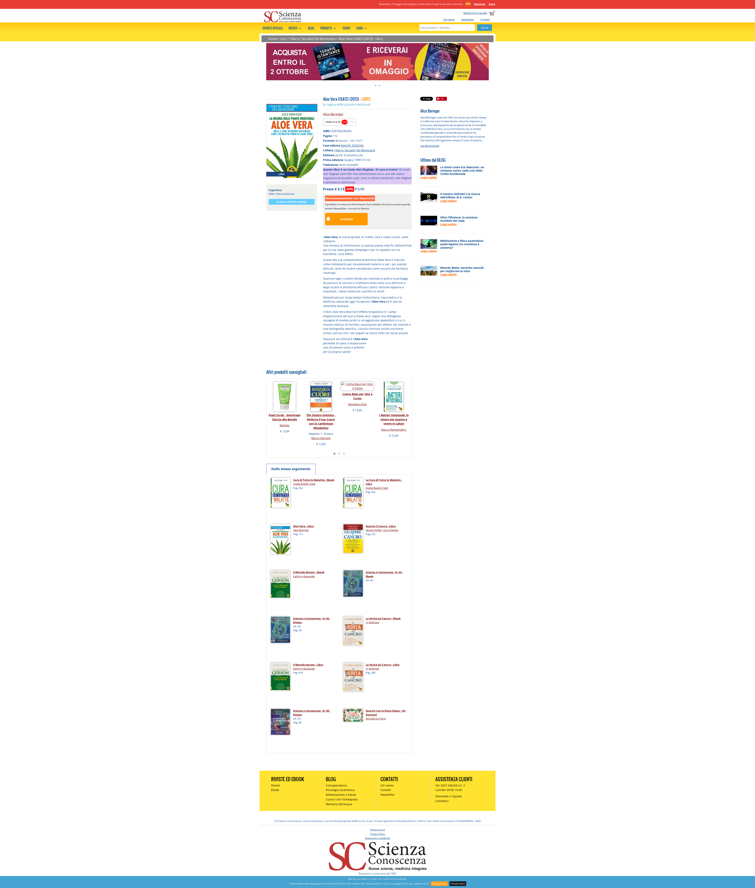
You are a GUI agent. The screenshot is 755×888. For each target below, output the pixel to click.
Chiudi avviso (458, 883)
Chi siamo (449, 19)
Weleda (284, 425)
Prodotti (326, 28)
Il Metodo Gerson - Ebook (308, 572)
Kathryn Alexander (304, 576)
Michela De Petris (376, 718)
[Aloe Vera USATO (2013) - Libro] (292, 138)
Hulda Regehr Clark (304, 484)
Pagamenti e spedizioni (377, 838)
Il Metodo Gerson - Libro (308, 664)
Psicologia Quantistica (340, 790)
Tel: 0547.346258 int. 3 (450, 785)
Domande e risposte (448, 796)
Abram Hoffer (374, 530)
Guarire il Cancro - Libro (381, 526)
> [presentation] (379, 85)
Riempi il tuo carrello (475, 13)
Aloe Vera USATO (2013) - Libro (360, 39)
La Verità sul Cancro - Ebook (383, 618)
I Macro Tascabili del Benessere (354, 150)
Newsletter (467, 19)
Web (271, 194)
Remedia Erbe (357, 404)
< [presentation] (376, 85)
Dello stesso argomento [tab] (290, 469)
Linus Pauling (390, 530)
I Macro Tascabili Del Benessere (312, 39)
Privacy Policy (439, 883)
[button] (334, 454)
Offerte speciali (272, 28)
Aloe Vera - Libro (303, 526)
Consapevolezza (336, 785)
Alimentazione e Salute (341, 795)
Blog (311, 28)
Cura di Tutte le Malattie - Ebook (313, 480)
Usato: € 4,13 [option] (336, 122)
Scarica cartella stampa (292, 201)
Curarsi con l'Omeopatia (342, 799)
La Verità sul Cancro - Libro (383, 664)
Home (272, 39)
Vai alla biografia (429, 146)
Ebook (275, 790)
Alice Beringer (333, 114)
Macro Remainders (393, 430)
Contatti (485, 19)
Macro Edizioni (321, 438)
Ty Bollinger (372, 622)
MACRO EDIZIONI (352, 145)
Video (360, 28)
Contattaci (442, 801)
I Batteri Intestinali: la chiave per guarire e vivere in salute (394, 419)
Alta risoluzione (285, 194)
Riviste (293, 28)
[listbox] (339, 122)
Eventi (346, 28)
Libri (283, 39)
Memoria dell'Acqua (339, 804)
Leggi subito (428, 177)
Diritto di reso (377, 829)
